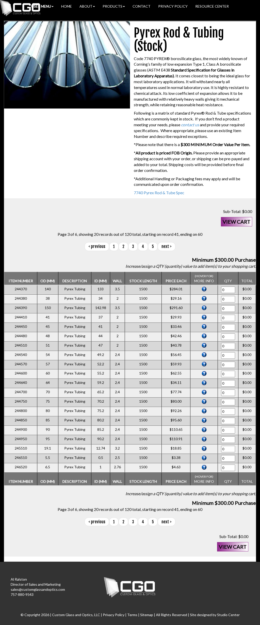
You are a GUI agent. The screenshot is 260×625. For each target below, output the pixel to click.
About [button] (85, 6)
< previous (96, 246)
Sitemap (146, 615)
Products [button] (112, 6)
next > (166, 246)
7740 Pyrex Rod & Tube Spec (159, 192)
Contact (142, 6)
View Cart (236, 222)
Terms (132, 615)
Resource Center (212, 6)
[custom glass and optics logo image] (130, 586)
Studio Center (228, 615)
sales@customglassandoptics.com (38, 589)
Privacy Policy (173, 6)
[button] (42, 6)
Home (66, 6)
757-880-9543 (22, 594)
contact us (190, 124)
